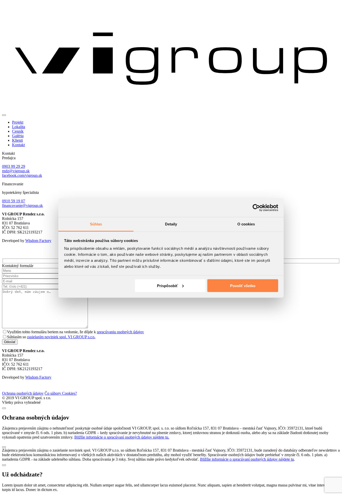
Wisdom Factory (38, 240)
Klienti (17, 140)
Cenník (18, 131)
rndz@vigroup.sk (16, 171)
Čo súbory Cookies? (61, 393)
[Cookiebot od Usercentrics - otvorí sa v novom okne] (256, 207)
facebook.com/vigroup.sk (22, 175)
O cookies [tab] (246, 224)
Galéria (18, 136)
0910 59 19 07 (13, 201)
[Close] (4, 408)
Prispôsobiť (167, 285)
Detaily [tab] (171, 224)
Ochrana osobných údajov (23, 393)
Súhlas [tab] (96, 224)
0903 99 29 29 (13, 166)
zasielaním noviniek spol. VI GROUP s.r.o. (61, 337)
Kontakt (18, 145)
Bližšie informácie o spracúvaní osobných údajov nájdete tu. (121, 437)
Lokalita (18, 127)
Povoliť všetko (242, 285)
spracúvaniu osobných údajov (120, 332)
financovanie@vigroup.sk (22, 205)
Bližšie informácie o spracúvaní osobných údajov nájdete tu (247, 459)
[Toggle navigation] (4, 115)
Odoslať (10, 342)
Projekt (17, 122)
